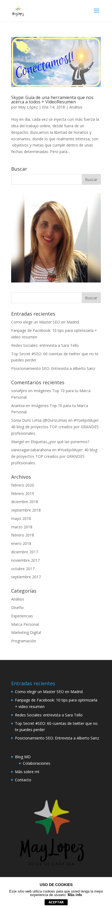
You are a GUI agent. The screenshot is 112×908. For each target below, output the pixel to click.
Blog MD (23, 756)
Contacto (23, 779)
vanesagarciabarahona (31, 449)
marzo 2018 (21, 526)
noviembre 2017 (25, 560)
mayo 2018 (21, 518)
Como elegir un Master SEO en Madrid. (45, 322)
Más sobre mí (27, 771)
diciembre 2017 (24, 551)
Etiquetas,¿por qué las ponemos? (60, 441)
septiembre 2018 (26, 510)
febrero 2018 (22, 535)
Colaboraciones (36, 763)
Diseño (17, 607)
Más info (75, 895)
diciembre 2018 (24, 501)
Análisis (75, 107)
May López (28, 107)
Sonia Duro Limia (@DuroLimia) (39, 420)
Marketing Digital (26, 632)
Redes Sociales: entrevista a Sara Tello (45, 345)
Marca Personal (25, 624)
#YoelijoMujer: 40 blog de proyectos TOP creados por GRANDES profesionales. (55, 427)
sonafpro (19, 390)
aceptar (56, 902)
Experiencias (22, 615)
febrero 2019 (22, 493)
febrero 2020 (22, 485)
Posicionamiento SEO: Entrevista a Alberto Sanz (53, 368)
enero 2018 (21, 543)
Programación (23, 640)
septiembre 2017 (26, 576)
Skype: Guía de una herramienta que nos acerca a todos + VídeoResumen (52, 99)
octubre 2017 (23, 568)
